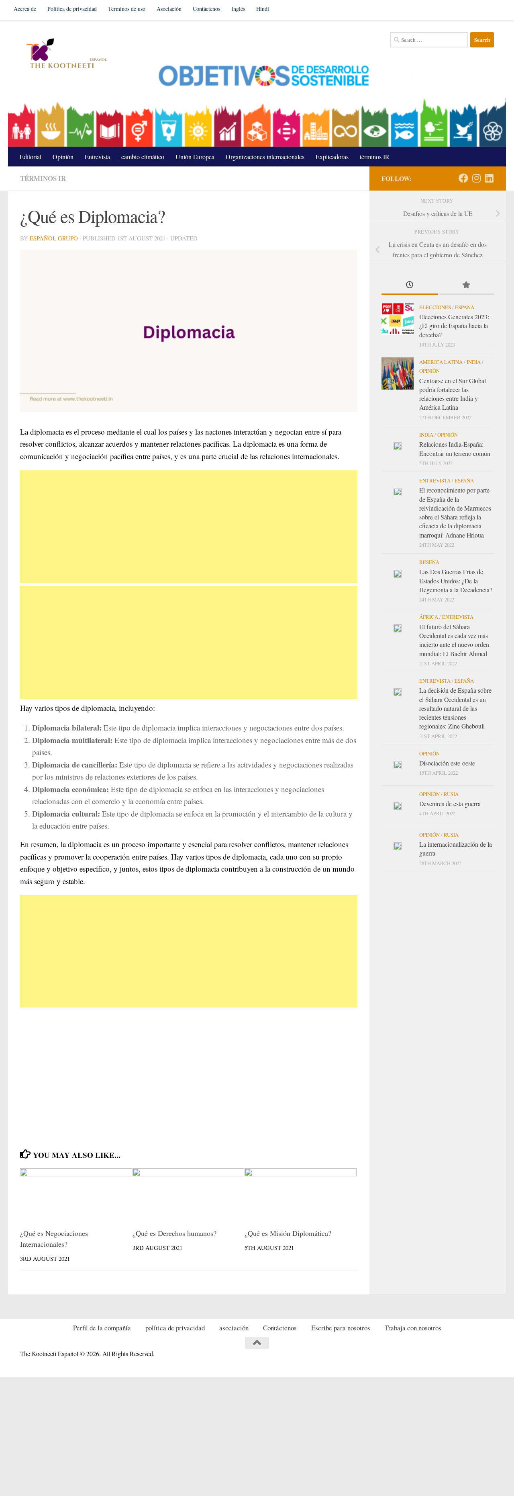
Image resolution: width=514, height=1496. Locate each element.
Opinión (63, 156)
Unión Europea (194, 156)
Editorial (30, 156)
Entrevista (97, 156)
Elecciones (435, 307)
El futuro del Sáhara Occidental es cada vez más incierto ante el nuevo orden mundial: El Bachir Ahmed (454, 640)
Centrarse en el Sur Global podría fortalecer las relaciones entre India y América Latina (452, 394)
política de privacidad (175, 1327)
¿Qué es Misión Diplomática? (288, 1233)
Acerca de (25, 8)
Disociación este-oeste (447, 763)
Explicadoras (332, 156)
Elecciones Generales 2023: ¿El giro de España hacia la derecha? (454, 325)
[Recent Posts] (409, 285)
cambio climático (142, 156)
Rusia (451, 794)
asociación (234, 1327)
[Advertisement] (188, 526)
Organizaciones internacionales (265, 156)
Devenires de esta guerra (450, 803)
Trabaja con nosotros (413, 1327)
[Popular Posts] (466, 285)
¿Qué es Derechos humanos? (174, 1233)
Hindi (262, 8)
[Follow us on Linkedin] (489, 178)
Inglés (238, 8)
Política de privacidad (72, 8)
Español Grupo (54, 238)
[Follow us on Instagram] (476, 178)
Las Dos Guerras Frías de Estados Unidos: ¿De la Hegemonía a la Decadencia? (455, 580)
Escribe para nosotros (340, 1327)
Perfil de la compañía (102, 1327)
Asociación (169, 8)
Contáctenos (206, 8)
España (464, 307)
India (474, 361)
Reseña (429, 562)
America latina (441, 361)
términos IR (375, 156)
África (428, 616)
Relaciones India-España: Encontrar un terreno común (454, 448)
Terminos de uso (126, 8)
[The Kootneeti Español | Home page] (65, 54)
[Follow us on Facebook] (463, 178)
